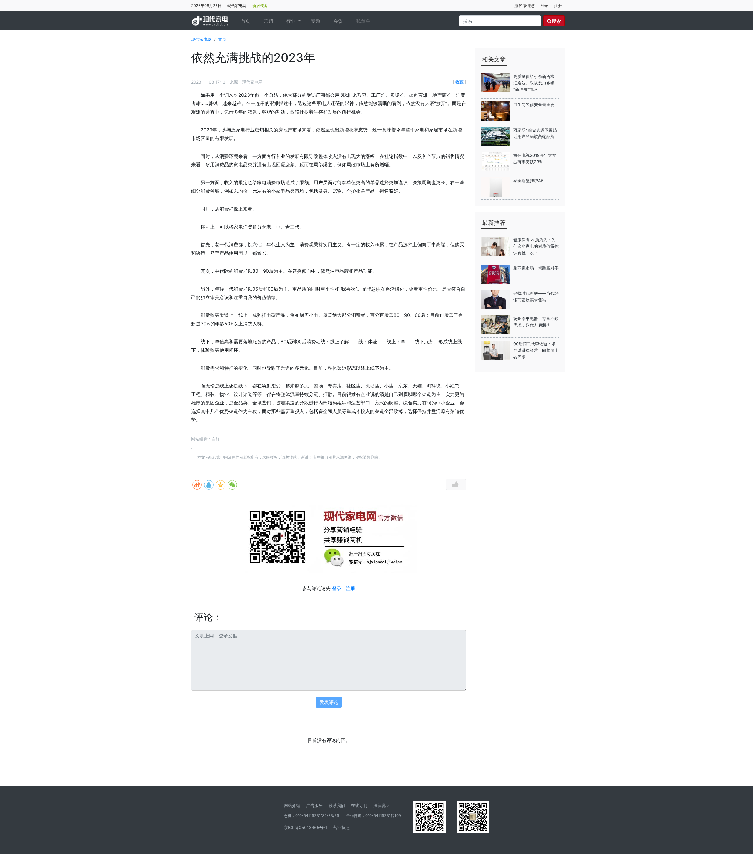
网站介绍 (292, 805)
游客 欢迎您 (524, 6)
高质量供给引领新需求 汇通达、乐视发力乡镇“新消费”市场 (533, 83)
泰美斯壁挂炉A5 (528, 180)
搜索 (556, 21)
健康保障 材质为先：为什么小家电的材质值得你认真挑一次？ (536, 246)
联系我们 (337, 805)
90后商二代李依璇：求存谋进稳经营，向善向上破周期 (536, 350)
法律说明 (381, 805)
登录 (544, 6)
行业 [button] (291, 21)
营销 (268, 21)
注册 (558, 6)
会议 (338, 21)
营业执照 (341, 827)
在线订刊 (359, 805)
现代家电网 (236, 6)
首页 (248, 21)
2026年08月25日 (206, 6)
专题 (315, 21)
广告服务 (314, 805)
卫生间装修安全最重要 (533, 104)
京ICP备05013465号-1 (305, 827)
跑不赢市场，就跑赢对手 (536, 267)
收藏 (459, 81)
